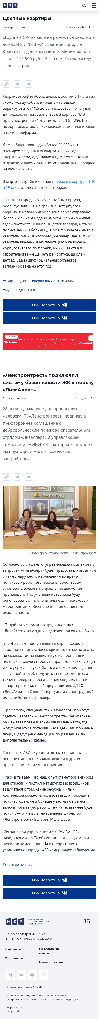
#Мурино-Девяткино (19, 289)
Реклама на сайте (49, 951)
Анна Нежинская (14, 398)
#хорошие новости (18, 864)
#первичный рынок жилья (53, 281)
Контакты (13, 949)
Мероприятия (51, 962)
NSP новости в (46, 305)
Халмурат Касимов (15, 27)
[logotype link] (14, 5)
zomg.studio (13, 1011)
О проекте (14, 958)
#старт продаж (14, 281)
